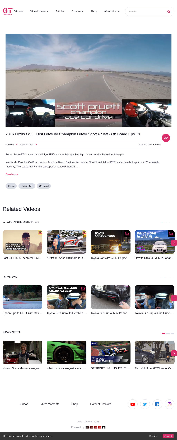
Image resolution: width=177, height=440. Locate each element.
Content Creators (99, 404)
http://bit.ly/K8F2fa (49, 154)
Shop (97, 11)
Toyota (11, 186)
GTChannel (154, 144)
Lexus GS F (27, 186)
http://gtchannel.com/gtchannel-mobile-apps (110, 154)
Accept (168, 436)
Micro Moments (40, 11)
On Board (44, 186)
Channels (81, 11)
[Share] (166, 138)
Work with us (115, 11)
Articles (63, 11)
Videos (18, 11)
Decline (152, 436)
